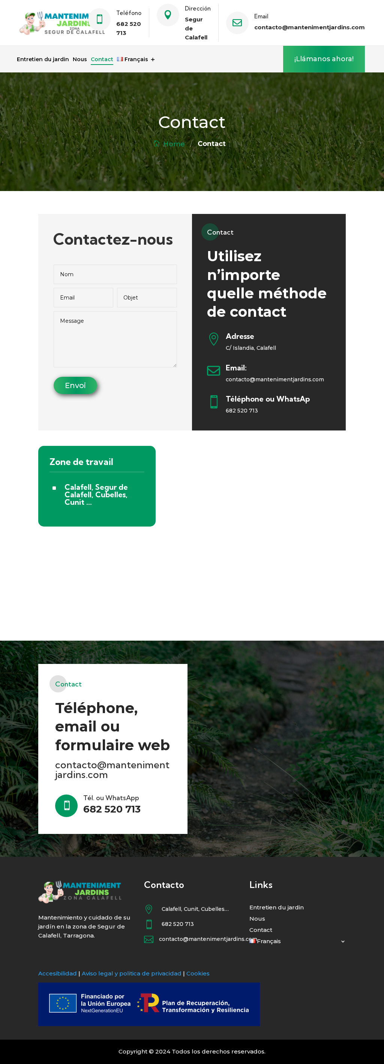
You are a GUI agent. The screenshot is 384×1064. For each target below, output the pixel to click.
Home (174, 144)
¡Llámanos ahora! (324, 59)
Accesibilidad (57, 973)
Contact (102, 60)
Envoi (75, 385)
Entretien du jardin (43, 60)
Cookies (198, 973)
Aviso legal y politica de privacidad (132, 973)
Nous (80, 60)
